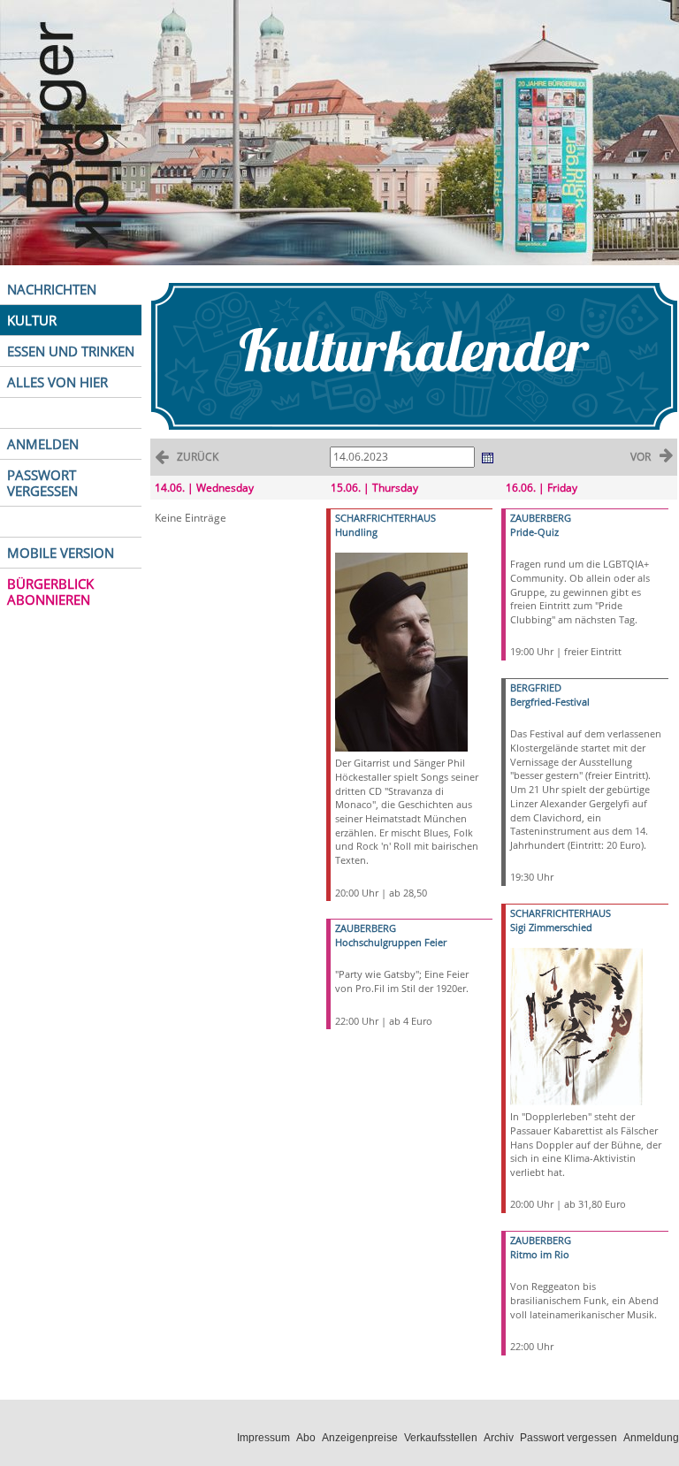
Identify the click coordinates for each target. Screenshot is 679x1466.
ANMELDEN (43, 444)
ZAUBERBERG (365, 928)
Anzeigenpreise (360, 1438)
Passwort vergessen (568, 1438)
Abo (306, 1438)
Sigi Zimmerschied (551, 927)
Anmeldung (651, 1438)
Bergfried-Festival (550, 701)
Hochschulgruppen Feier (390, 942)
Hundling (356, 531)
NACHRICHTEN (51, 289)
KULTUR (32, 320)
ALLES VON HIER (57, 382)
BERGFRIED (535, 687)
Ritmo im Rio (539, 1254)
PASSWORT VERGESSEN (42, 483)
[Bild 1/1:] (401, 651)
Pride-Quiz (534, 531)
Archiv (499, 1438)
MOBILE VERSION (60, 552)
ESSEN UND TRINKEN (70, 351)
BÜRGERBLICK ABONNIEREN (50, 591)
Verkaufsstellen (440, 1438)
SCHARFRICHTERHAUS (385, 517)
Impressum (263, 1438)
